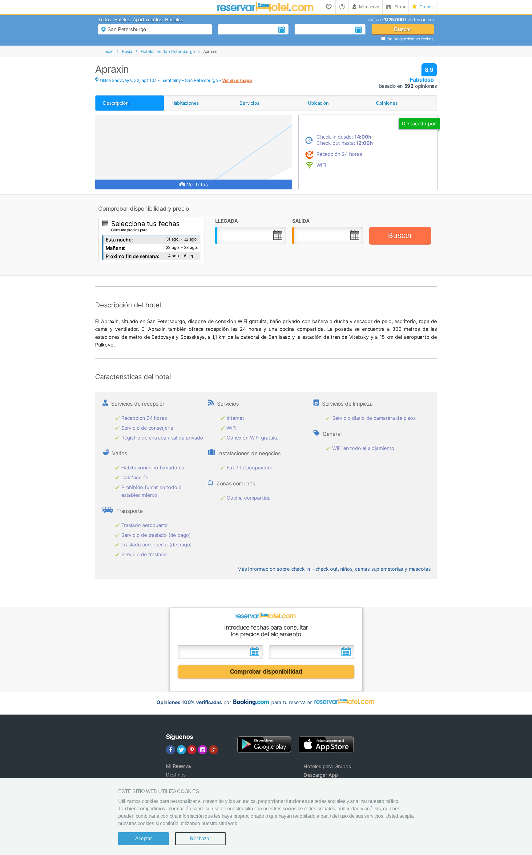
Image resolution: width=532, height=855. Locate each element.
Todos (104, 19)
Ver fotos (196, 184)
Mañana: (116, 248)
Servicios (249, 103)
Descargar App (321, 775)
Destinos (176, 775)
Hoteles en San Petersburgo (168, 51)
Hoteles (122, 19)
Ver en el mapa (237, 80)
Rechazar (200, 838)
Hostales (174, 19)
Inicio (108, 51)
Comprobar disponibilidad (266, 671)
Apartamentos (147, 19)
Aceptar (143, 838)
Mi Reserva (178, 766)
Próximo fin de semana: (132, 256)
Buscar (402, 29)
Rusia (127, 51)
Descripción (116, 103)
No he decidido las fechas (410, 38)
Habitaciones (185, 103)
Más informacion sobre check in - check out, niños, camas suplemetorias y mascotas (334, 569)
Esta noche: (119, 240)
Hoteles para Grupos (327, 766)
